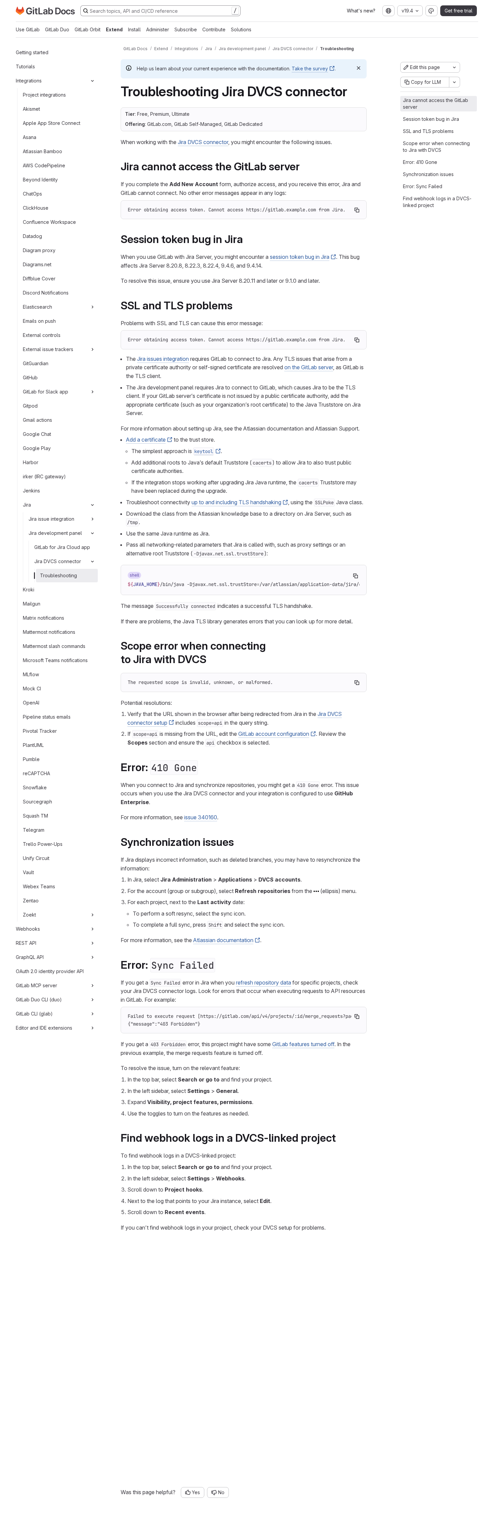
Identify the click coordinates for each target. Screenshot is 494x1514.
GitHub (30, 377)
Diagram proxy (39, 250)
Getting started (32, 52)
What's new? (361, 10)
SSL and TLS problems (428, 131)
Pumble (31, 759)
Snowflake (35, 787)
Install (134, 29)
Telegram (33, 830)
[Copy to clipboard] (357, 210)
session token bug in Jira (299, 256)
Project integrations (44, 95)
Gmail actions (37, 420)
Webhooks (28, 929)
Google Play (37, 448)
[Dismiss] (359, 68)
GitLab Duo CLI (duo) (39, 999)
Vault (28, 872)
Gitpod (30, 406)
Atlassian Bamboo (42, 151)
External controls (41, 335)
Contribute (213, 29)
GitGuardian (35, 363)
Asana (29, 137)
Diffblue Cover (39, 278)
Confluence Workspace (49, 222)
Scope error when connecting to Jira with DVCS (436, 146)
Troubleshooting (58, 575)
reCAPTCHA (36, 773)
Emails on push (39, 321)
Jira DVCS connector (57, 561)
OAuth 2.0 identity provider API (50, 971)
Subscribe (185, 29)
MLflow (31, 674)
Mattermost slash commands (54, 646)
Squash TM (35, 816)
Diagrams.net (37, 264)
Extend (114, 29)
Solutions (241, 29)
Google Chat (37, 434)
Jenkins (31, 490)
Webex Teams (39, 886)
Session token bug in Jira (431, 119)
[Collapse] (92, 81)
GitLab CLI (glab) (34, 1014)
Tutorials (25, 66)
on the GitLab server (308, 367)
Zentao (31, 900)
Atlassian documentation (223, 940)
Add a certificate (146, 439)
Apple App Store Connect (51, 123)
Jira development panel (55, 533)
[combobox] (388, 10)
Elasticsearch (37, 307)
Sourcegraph (37, 801)
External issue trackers (48, 349)
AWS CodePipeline (44, 165)
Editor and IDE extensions (44, 1028)
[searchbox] (160, 10)
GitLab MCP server (36, 985)
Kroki (28, 589)
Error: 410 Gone (420, 162)
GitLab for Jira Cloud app (62, 547)
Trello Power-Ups (43, 844)
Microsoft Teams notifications (55, 660)
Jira (27, 505)
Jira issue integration (51, 519)
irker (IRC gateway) (44, 476)
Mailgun (31, 604)
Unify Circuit (36, 858)
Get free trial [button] (458, 10)
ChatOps (32, 194)
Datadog (32, 236)
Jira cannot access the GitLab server (435, 103)
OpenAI (31, 703)
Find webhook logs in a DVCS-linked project (437, 202)
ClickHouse (35, 208)
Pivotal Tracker (40, 731)
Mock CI (32, 688)
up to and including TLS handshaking (236, 502)
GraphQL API (30, 957)
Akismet (31, 109)
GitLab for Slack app (45, 391)
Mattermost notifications (49, 632)
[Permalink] (304, 166)
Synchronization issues (428, 174)
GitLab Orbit (87, 29)
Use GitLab (28, 29)
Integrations (29, 80)
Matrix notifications (43, 618)
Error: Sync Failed (422, 186)
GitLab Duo (57, 29)
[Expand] (92, 307)
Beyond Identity (40, 179)
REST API (26, 943)
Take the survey (310, 68)
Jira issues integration (163, 358)
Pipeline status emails (47, 717)
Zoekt (29, 915)
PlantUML (33, 745)
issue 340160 (200, 817)
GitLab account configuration (273, 733)
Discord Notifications (46, 293)
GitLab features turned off (303, 1044)
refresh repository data (263, 982)
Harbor (30, 462)
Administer (157, 29)
